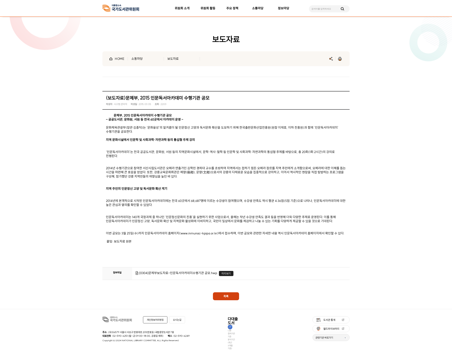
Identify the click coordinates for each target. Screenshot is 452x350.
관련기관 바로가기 (324, 337)
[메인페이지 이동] (120, 8)
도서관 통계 (329, 320)
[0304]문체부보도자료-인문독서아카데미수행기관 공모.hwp (178, 273)
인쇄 (339, 58)
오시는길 (177, 319)
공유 (331, 58)
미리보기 (226, 273)
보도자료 (173, 59)
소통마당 (137, 59)
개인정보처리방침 (155, 319)
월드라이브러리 (331, 328)
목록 (226, 296)
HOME (119, 59)
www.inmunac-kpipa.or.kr (199, 233)
